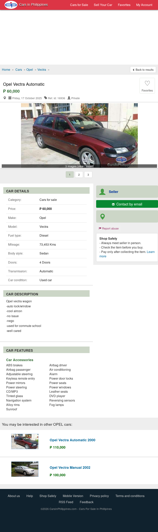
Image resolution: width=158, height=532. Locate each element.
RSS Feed (66, 502)
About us (14, 496)
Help (29, 496)
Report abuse (110, 228)
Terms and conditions (130, 496)
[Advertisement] (79, 38)
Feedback (86, 502)
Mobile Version (73, 496)
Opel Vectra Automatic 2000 (72, 439)
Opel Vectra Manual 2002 (70, 467)
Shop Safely (48, 496)
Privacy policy (99, 496)
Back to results (144, 69)
